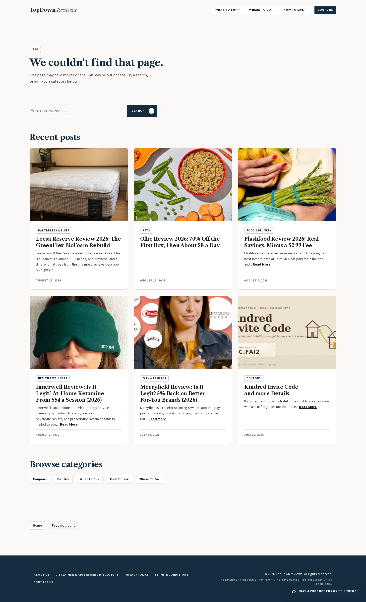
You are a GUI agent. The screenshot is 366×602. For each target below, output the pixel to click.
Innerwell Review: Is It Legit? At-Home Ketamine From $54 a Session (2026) (70, 393)
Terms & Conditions (171, 575)
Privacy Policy (136, 575)
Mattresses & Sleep (54, 230)
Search (138, 111)
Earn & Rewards (154, 378)
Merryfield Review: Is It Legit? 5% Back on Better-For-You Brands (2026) (173, 393)
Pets (146, 230)
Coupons (325, 10)
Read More (261, 264)
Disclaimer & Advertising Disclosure (87, 575)
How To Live (294, 10)
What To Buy (226, 10)
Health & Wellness (52, 378)
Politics (63, 479)
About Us (42, 575)
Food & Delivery (258, 230)
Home (37, 525)
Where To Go (260, 10)
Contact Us (43, 582)
